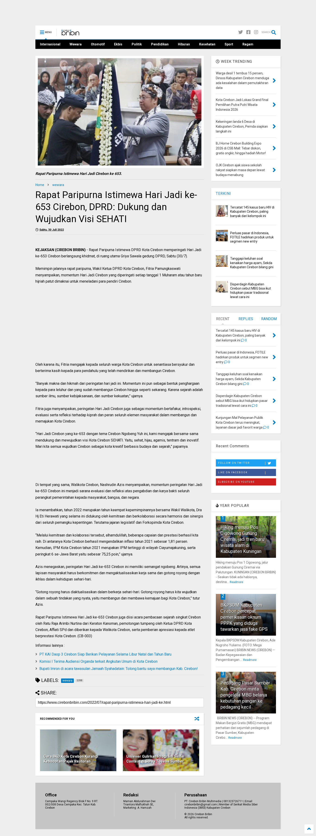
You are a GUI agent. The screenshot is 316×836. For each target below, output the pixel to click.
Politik (137, 44)
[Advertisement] (119, 327)
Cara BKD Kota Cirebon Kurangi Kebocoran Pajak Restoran (70, 758)
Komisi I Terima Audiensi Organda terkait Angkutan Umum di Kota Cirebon (98, 661)
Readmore (236, 582)
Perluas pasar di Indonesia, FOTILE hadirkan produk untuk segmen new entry (252, 237)
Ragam (247, 44)
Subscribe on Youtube (236, 482)
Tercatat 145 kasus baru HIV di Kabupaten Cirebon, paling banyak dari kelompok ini (252, 211)
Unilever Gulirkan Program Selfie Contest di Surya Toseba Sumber (155, 758)
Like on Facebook (233, 472)
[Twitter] (240, 32)
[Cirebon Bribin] (70, 33)
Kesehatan (207, 44)
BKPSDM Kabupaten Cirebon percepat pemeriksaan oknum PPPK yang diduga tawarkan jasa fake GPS (244, 617)
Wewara (76, 44)
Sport (229, 44)
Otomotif (98, 44)
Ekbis (118, 44)
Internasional (50, 44)
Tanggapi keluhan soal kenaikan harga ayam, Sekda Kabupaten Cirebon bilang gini (251, 263)
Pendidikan (160, 44)
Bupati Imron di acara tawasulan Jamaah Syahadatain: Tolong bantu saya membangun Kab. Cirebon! (118, 668)
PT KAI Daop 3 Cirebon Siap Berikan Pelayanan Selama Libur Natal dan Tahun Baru (105, 654)
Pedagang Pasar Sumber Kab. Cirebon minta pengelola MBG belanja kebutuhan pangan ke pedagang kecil (245, 695)
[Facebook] (248, 32)
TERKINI (223, 193)
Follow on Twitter (234, 463)
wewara (58, 185)
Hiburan (184, 44)
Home (39, 185)
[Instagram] (256, 32)
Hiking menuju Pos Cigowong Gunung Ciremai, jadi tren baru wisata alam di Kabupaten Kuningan (242, 539)
